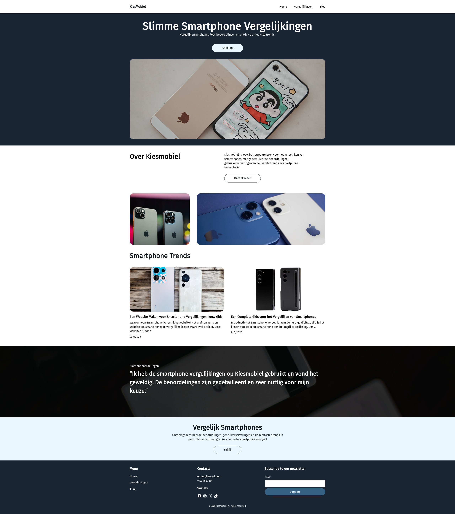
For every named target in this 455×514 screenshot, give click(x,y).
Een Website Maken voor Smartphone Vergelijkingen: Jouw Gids (176, 317)
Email (268, 477)
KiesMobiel (138, 7)
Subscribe (295, 492)
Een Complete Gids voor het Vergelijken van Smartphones (273, 317)
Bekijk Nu (227, 48)
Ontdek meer (242, 178)
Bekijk (227, 449)
